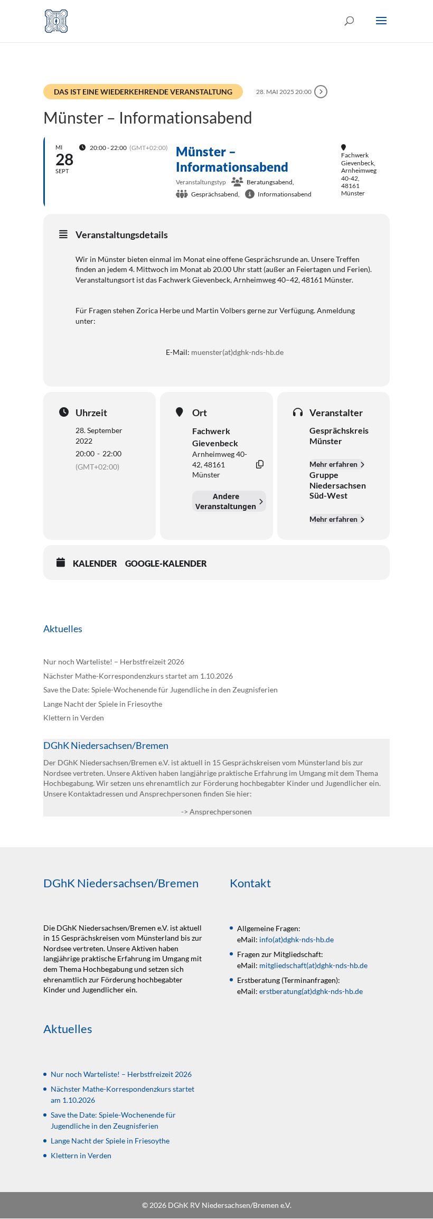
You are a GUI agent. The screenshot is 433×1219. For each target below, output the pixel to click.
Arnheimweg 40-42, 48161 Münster (219, 464)
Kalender (95, 563)
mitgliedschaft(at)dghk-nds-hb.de (313, 965)
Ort (199, 412)
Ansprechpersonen (221, 811)
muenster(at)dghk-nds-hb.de (237, 352)
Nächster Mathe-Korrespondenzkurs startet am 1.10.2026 (138, 675)
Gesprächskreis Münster (339, 435)
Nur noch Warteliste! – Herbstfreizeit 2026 (113, 661)
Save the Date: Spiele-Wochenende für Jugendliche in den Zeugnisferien (160, 689)
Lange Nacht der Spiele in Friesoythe (102, 703)
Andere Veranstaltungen (225, 501)
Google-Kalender (166, 563)
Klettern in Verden (73, 717)
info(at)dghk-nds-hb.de (296, 939)
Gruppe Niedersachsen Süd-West (337, 485)
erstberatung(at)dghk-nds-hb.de (311, 991)
